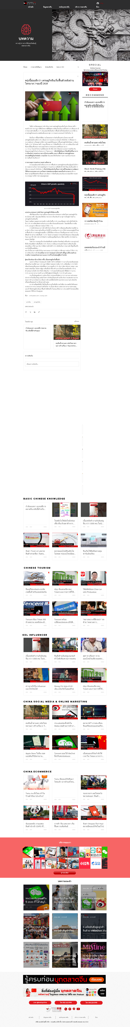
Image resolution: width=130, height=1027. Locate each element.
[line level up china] (74, 1009)
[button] (81, 7)
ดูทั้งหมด (76, 321)
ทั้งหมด (25, 67)
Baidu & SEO (60, 67)
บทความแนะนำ (29, 306)
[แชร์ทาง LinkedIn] (34, 312)
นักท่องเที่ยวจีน (49, 67)
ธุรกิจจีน (28, 302)
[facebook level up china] (70, 1009)
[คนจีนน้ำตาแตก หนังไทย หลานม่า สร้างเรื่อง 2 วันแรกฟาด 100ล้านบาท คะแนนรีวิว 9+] (67, 332)
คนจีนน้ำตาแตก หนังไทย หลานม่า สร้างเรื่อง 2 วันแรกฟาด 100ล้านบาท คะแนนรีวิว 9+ (66, 344)
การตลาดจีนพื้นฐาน (36, 67)
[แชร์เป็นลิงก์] (39, 312)
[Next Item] (104, 857)
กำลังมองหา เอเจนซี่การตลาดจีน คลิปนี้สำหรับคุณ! (36, 329)
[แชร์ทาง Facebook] (26, 312)
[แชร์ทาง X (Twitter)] (30, 312)
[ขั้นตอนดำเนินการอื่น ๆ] (78, 76)
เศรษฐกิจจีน (37, 302)
